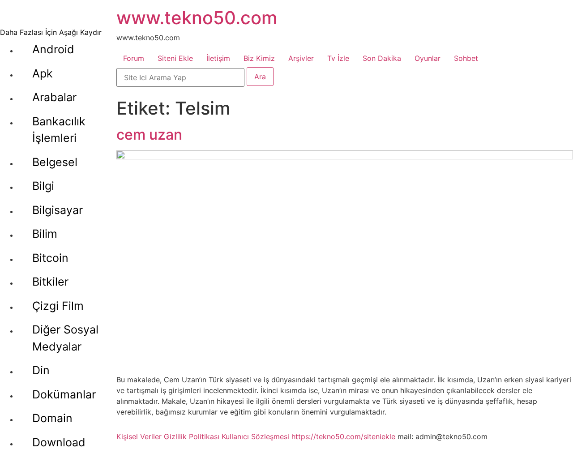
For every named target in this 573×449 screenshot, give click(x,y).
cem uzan (149, 134)
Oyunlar (427, 58)
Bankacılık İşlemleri (59, 130)
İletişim (218, 58)
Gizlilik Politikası (191, 436)
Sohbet (466, 58)
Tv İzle (338, 58)
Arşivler (301, 58)
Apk (42, 73)
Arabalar (54, 97)
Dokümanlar (64, 394)
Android (53, 49)
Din (41, 370)
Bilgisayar (57, 210)
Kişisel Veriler (139, 436)
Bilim (44, 233)
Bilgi (43, 185)
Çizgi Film (58, 305)
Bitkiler (50, 281)
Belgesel (54, 162)
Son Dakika (382, 58)
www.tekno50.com (196, 18)
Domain (52, 418)
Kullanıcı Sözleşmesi (255, 436)
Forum (133, 58)
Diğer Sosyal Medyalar (65, 338)
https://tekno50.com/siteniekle (343, 436)
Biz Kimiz (259, 58)
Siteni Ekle (175, 58)
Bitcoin (50, 258)
